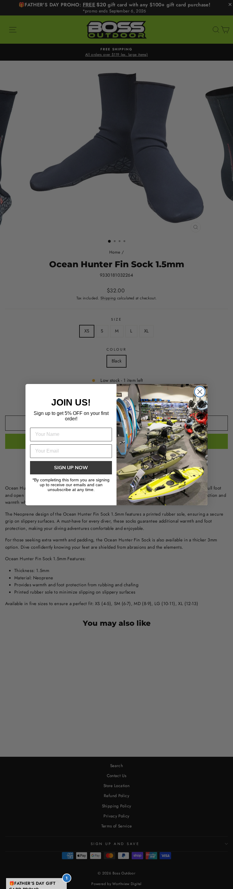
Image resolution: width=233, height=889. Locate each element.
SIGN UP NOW (71, 467)
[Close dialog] (199, 391)
